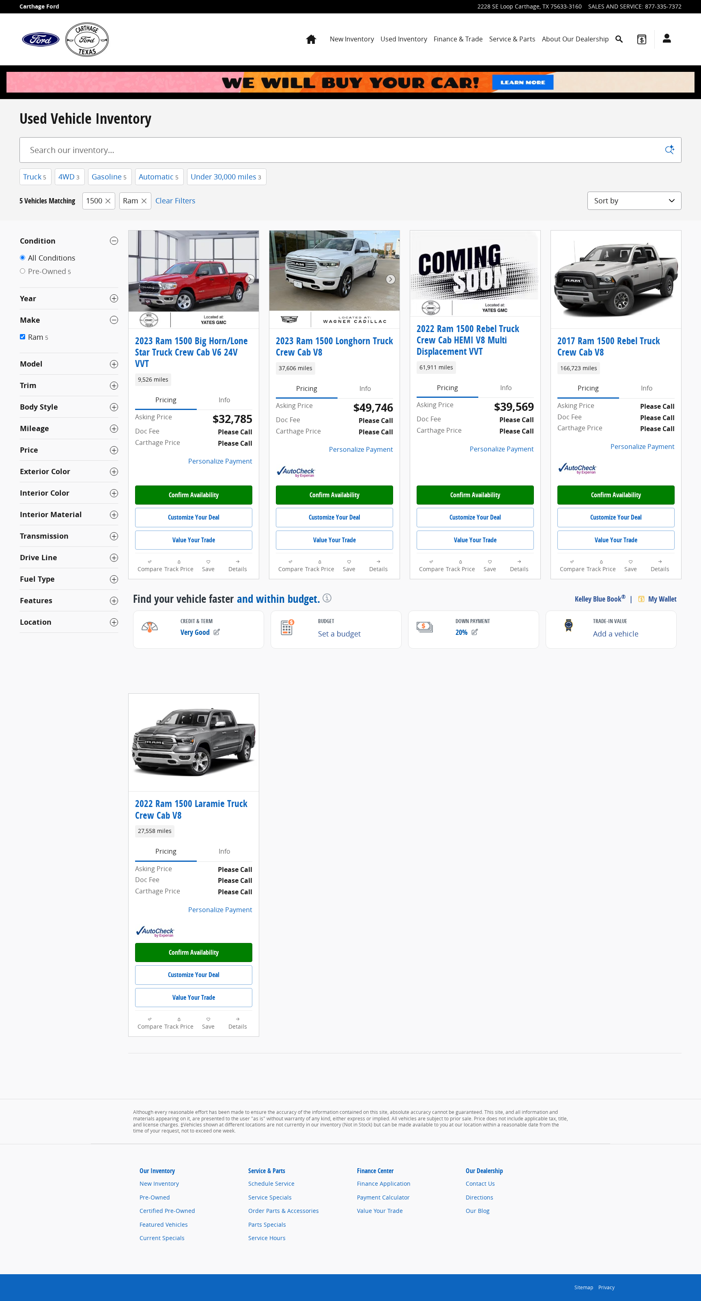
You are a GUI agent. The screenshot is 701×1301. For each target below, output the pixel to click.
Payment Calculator (383, 1197)
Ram (130, 200)
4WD (69, 176)
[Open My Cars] (665, 39)
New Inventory (159, 1183)
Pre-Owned (155, 1197)
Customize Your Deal (193, 517)
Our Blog (478, 1211)
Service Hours (267, 1238)
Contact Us (480, 1183)
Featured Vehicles (164, 1224)
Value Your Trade (193, 539)
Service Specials (270, 1197)
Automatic (158, 176)
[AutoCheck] (296, 472)
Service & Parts (512, 39)
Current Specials (162, 1238)
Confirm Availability (194, 494)
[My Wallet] (641, 39)
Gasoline (109, 176)
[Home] (40, 39)
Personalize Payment (220, 461)
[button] (193, 379)
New (352, 39)
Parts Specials (267, 1224)
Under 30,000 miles (226, 176)
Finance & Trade (458, 39)
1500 (94, 200)
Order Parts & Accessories (283, 1211)
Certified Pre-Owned (167, 1211)
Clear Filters (175, 200)
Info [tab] (224, 399)
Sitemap (583, 1287)
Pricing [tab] (165, 399)
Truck (34, 176)
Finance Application (384, 1183)
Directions (479, 1197)
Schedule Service (271, 1183)
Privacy (606, 1287)
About (575, 39)
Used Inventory (404, 39)
